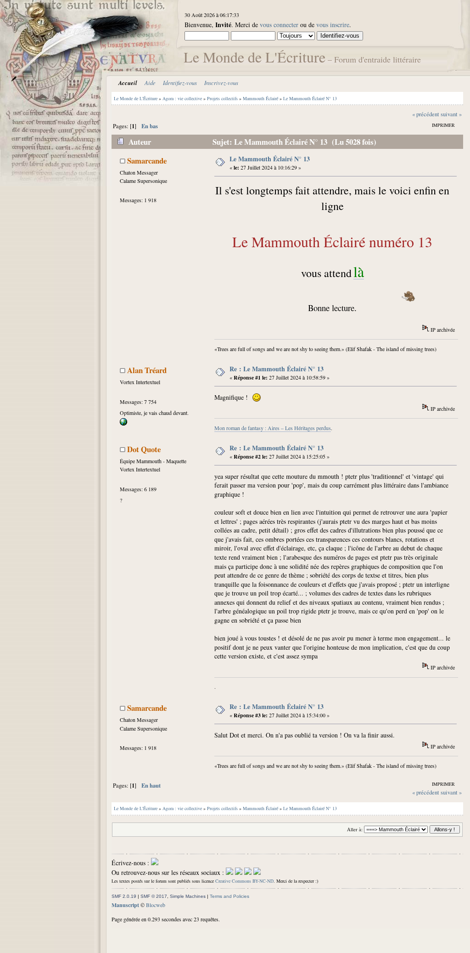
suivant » (451, 114)
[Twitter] (238, 872)
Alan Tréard (147, 370)
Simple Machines (188, 896)
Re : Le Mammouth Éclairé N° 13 (276, 369)
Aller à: (355, 829)
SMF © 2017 (153, 896)
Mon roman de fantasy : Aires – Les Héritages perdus (272, 427)
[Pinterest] (257, 872)
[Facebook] (229, 872)
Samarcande (147, 160)
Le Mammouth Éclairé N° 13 (269, 159)
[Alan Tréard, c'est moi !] (123, 423)
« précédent (425, 114)
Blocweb (155, 904)
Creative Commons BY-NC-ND (244, 881)
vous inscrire (332, 24)
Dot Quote (144, 449)
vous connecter (279, 24)
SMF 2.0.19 (124, 896)
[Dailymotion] (248, 872)
